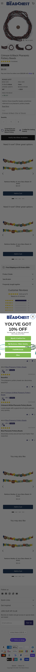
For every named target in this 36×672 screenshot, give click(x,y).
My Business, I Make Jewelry (18, 344)
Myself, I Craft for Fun (18, 338)
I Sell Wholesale (18, 349)
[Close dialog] (32, 316)
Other (18, 355)
